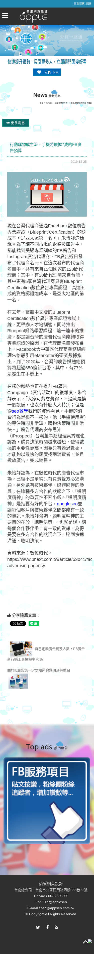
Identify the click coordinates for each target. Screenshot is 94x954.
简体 (89, 3)
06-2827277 (57, 896)
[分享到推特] (38, 928)
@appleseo (58, 902)
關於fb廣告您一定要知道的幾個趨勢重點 (38, 670)
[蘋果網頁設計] (33, 16)
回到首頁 (79, 3)
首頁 (41, 103)
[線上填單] (47, 72)
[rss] (56, 928)
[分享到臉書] (47, 928)
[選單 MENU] (5, 15)
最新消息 (49, 103)
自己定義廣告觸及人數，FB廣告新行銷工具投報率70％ (46, 654)
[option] (46, 800)
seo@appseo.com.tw (57, 908)
